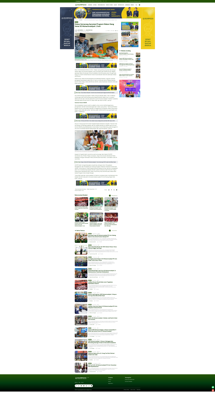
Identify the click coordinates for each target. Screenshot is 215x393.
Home (76, 19)
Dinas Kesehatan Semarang (80, 189)
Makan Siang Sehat (90, 189)
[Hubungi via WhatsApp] (213, 387)
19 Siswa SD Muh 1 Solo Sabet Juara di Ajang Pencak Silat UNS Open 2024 (98, 120)
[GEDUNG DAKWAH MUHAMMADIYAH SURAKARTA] (213, 390)
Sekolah (80, 19)
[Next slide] (106, 1)
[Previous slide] (103, 1)
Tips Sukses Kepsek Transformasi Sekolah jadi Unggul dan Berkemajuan (97, 92)
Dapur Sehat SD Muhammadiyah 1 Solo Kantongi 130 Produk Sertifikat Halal (98, 162)
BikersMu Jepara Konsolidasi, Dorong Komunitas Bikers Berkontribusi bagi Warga (97, 1)
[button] (90, 4)
